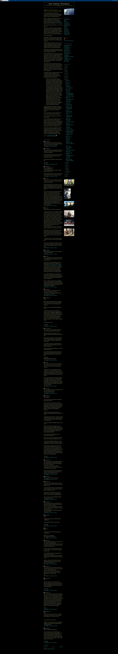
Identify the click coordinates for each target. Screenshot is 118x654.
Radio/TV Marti (66, 61)
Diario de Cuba (66, 51)
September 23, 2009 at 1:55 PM (50, 254)
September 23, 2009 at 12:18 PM (50, 176)
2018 (66, 67)
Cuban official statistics (67, 50)
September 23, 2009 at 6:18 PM (50, 360)
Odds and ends (68, 90)
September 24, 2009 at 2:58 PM (50, 525)
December (67, 80)
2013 (66, 73)
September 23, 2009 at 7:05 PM (50, 386)
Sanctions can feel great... (69, 87)
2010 (66, 77)
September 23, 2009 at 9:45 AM (50, 146)
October (67, 83)
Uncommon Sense (66, 34)
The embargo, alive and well (70, 121)
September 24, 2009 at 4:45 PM (50, 563)
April (67, 168)
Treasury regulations (55, 20)
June (67, 165)
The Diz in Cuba (68, 92)
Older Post (61, 646)
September (67, 85)
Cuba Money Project (67, 25)
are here (58, 24)
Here (59, 184)
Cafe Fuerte (65, 21)
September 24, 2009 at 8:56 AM (50, 499)
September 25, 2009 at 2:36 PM (50, 642)
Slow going (67, 139)
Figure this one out (68, 136)
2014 (66, 71)
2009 (66, 79)
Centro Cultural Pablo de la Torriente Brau (55, 264)
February (67, 171)
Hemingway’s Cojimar (69, 111)
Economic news (68, 89)
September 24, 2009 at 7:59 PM (50, 609)
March (67, 169)
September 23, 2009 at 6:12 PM (50, 326)
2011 (66, 76)
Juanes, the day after (69, 104)
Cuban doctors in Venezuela (70, 96)
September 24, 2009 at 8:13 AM (50, 457)
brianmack (46, 388)
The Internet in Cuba (67, 33)
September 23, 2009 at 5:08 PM (50, 295)
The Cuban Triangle (59, 4)
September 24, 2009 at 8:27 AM (50, 479)
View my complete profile (68, 40)
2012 (66, 74)
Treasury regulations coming (70, 150)
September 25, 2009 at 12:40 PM (50, 625)
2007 (66, 176)
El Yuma (65, 26)
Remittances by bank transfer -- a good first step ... (70, 143)
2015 (66, 70)
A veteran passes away (69, 128)
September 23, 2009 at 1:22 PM (50, 205)
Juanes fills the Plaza (69, 105)
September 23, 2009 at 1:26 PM (50, 247)
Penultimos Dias (66, 30)
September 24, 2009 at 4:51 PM (50, 575)
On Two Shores (66, 29)
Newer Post (45, 646)
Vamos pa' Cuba (68, 146)
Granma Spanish (66, 55)
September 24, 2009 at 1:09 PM (50, 512)
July (66, 163)
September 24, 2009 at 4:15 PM (50, 537)
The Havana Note (66, 31)
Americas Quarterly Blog (67, 45)
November (67, 82)
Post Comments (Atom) (51, 648)
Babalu (65, 20)
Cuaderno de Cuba (66, 24)
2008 (66, 174)
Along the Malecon (67, 19)
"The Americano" (68, 101)
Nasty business (68, 123)
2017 (66, 68)
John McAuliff (47, 328)
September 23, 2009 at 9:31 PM (50, 393)
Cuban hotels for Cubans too (70, 130)
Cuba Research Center (67, 47)
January (67, 172)
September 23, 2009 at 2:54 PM (50, 286)
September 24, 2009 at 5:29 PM (50, 590)
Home (53, 646)
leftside (46, 178)
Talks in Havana (68, 86)
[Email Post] (56, 135)
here (46, 26)
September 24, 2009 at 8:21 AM (50, 474)
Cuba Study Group (67, 48)
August (67, 162)
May (67, 166)
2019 (66, 65)
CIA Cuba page (66, 46)
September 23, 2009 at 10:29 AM (50, 164)
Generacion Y (66, 28)
